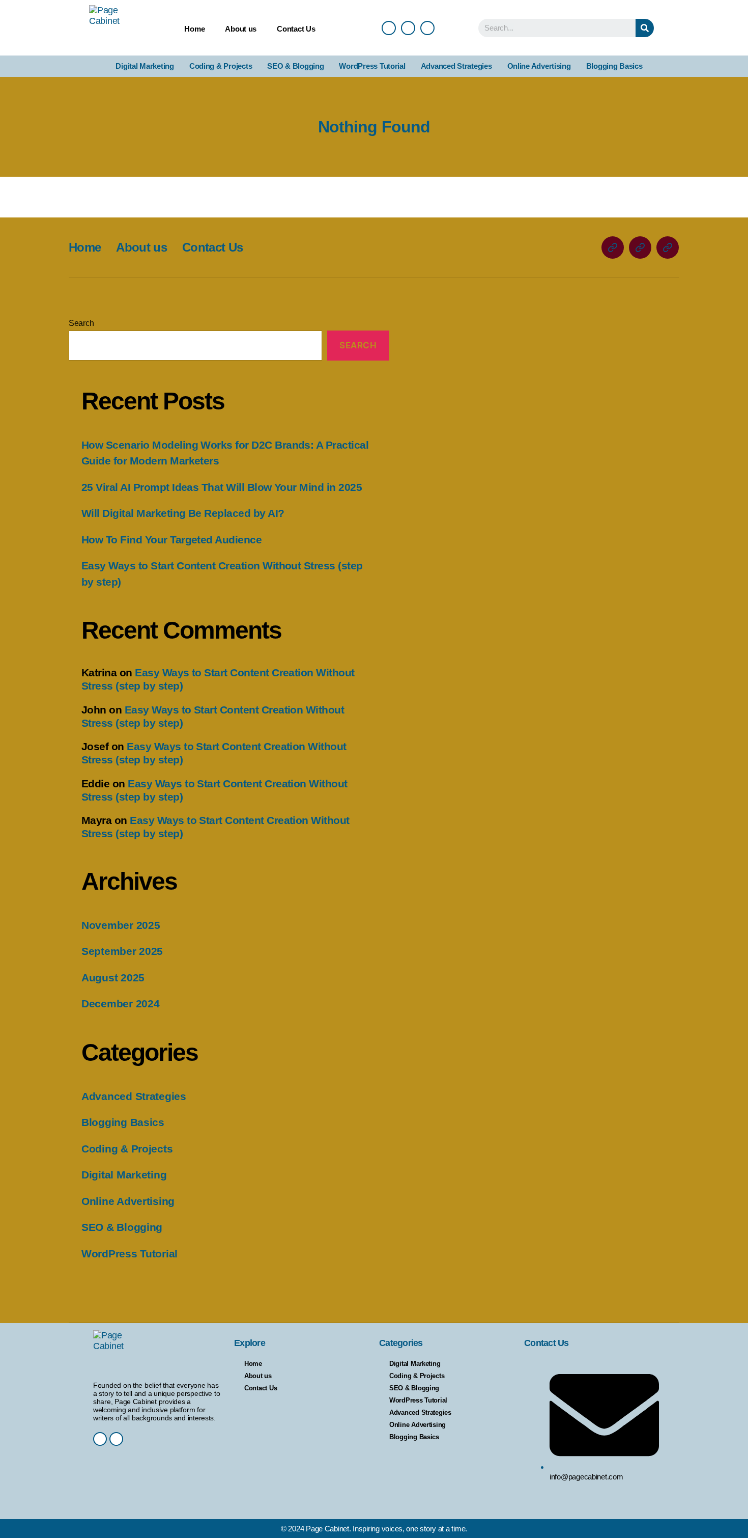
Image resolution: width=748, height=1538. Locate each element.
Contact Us (296, 28)
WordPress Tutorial (372, 66)
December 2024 (120, 1003)
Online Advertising (539, 66)
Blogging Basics (614, 66)
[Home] (612, 247)
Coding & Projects (220, 66)
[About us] (640, 247)
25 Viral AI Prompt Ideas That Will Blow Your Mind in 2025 (221, 487)
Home (194, 28)
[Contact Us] (667, 247)
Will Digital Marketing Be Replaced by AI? (182, 513)
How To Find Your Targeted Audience (171, 539)
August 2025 (113, 977)
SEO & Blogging (295, 66)
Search (81, 323)
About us (240, 28)
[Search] (645, 28)
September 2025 (122, 951)
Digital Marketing (145, 66)
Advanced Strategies (456, 66)
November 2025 (120, 925)
